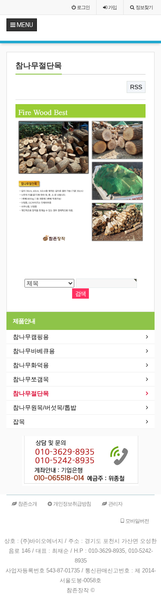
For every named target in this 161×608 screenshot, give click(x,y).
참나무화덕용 (31, 365)
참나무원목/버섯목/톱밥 (44, 407)
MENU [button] (24, 24)
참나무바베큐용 (34, 350)
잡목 (19, 421)
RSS (136, 87)
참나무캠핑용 (31, 336)
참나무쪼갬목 (31, 379)
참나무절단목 (31, 393)
